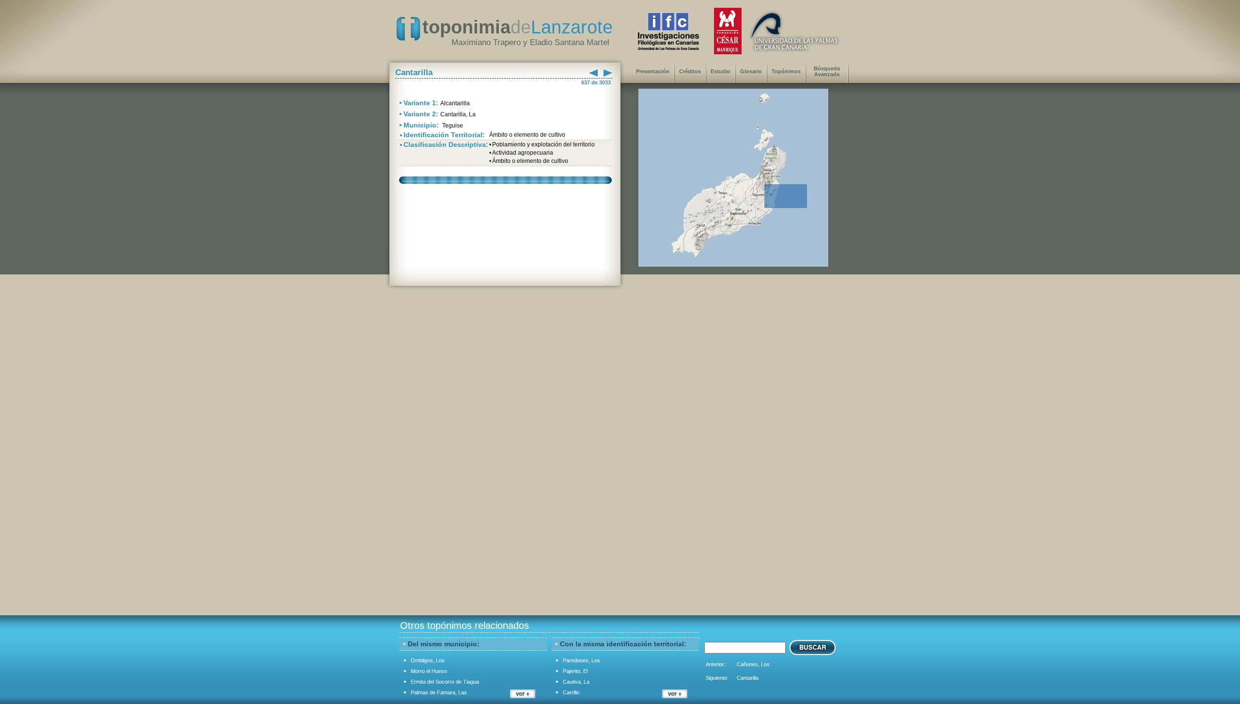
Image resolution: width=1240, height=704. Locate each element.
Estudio (720, 71)
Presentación (652, 71)
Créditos (690, 71)
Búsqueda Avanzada (827, 71)
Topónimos (786, 71)
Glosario (751, 71)
